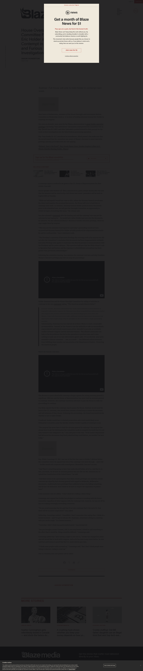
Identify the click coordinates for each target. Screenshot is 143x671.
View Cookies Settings (109, 665)
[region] (71, 665)
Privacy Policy (72, 669)
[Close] (140, 665)
